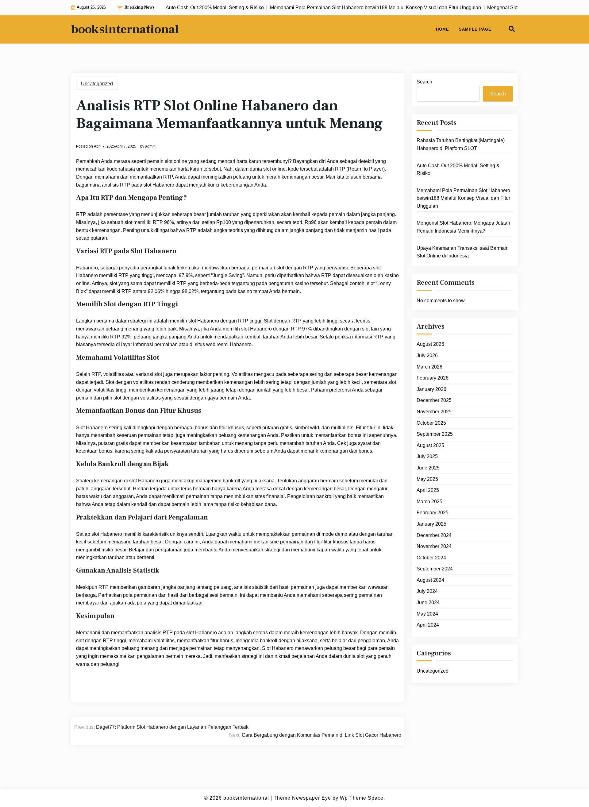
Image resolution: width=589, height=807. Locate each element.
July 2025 (427, 456)
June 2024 (428, 602)
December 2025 (434, 400)
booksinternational (125, 29)
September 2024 (435, 568)
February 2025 (432, 512)
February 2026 (432, 377)
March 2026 (429, 366)
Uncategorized (97, 83)
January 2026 (431, 389)
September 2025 (435, 434)
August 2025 (430, 445)
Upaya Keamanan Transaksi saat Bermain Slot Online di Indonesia (463, 252)
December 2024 (434, 535)
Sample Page (475, 29)
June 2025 (428, 467)
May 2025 (427, 479)
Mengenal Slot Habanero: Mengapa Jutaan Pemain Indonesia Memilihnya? (463, 227)
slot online (274, 169)
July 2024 (427, 591)
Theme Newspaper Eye (302, 798)
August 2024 (430, 580)
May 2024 (427, 613)
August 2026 (430, 344)
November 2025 (434, 411)
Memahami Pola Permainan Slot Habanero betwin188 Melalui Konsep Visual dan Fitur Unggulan (463, 198)
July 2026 (427, 355)
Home (442, 29)
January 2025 (431, 524)
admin (150, 146)
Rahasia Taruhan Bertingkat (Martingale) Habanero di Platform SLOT (461, 144)
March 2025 (429, 501)
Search (424, 81)
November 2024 (434, 546)
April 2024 (428, 624)
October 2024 (431, 557)
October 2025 (431, 423)
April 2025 (428, 490)
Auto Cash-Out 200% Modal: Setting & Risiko (458, 169)
